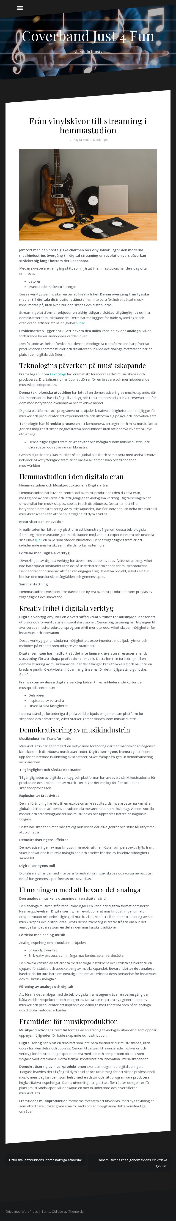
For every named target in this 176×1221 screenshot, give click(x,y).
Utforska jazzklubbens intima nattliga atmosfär (45, 1160)
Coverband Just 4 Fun (88, 35)
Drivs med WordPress (22, 1211)
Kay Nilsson (81, 140)
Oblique (57, 1211)
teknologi (58, 374)
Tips (104, 140)
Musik (97, 140)
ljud (38, 540)
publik (80, 323)
